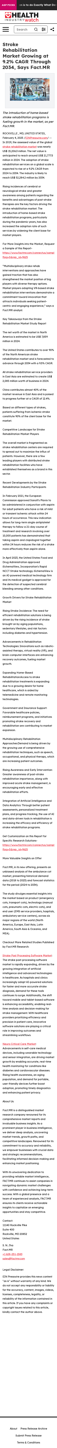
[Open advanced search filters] (43, 29)
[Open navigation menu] (6, 29)
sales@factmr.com (14, 1258)
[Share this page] (52, 29)
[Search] (36, 29)
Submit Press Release (29, 1435)
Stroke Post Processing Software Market (27, 955)
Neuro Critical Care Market (19, 1043)
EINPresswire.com (36, 137)
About (13, 1428)
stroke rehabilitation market (20, 146)
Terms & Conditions (28, 1442)
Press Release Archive (33, 1428)
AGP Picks (8, 5)
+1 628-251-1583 (12, 1254)
